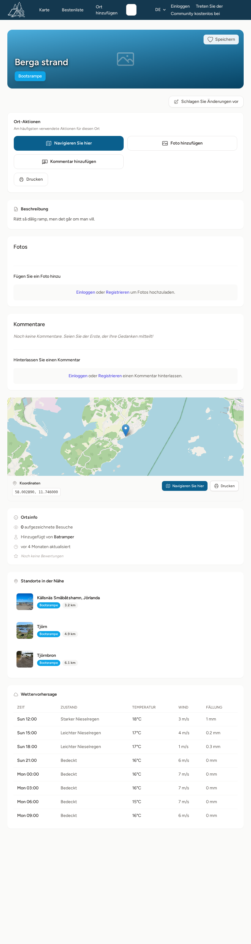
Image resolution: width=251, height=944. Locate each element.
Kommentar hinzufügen (73, 161)
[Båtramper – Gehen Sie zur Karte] (16, 10)
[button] (125, 430)
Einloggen (180, 6)
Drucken (34, 179)
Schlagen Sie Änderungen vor (209, 101)
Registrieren (117, 292)
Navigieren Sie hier (73, 143)
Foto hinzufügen (186, 143)
